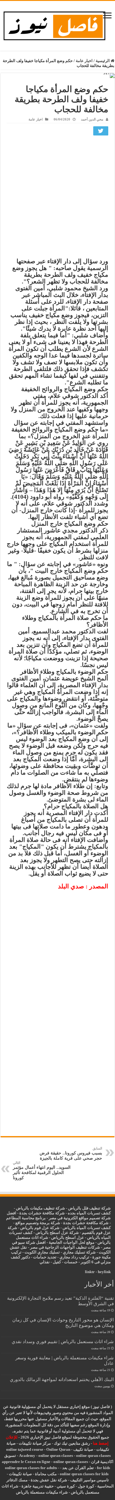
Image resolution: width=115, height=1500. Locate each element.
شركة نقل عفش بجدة (49, 1480)
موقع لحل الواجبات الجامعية (71, 1242)
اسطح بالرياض (64, 1237)
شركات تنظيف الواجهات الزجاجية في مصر (65, 1247)
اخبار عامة (84, 60)
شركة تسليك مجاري (79, 1252)
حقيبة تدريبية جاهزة (37, 1486)
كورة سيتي (65, 1486)
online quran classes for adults (31, 1467)
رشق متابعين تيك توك (72, 1443)
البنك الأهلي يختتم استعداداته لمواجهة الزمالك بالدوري (62, 1379)
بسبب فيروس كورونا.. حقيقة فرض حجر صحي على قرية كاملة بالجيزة (71, 1153)
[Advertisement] (57, 198)
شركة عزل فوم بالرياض (39, 1227)
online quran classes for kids (84, 1474)
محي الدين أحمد (92, 119)
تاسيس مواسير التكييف (89, 1480)
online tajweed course (24, 1449)
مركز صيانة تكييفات (35, 1443)
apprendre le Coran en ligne (26, 1461)
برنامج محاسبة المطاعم (26, 1218)
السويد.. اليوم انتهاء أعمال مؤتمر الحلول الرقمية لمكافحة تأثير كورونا (42, 1170)
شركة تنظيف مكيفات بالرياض (40, 1208)
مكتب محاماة (46, 1474)
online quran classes (55, 1455)
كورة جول (85, 1486)
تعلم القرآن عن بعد (78, 1467)
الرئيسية (103, 60)
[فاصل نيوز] (57, 24)
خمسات (71, 1262)
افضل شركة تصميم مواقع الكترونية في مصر (59, 1215)
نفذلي (45, 1262)
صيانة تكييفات (20, 1474)
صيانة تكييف (83, 1449)
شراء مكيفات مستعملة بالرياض (42, 1492)
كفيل (57, 1262)
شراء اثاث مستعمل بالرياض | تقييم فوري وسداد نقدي (63, 1341)
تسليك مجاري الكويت (42, 1252)
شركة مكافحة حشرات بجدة (86, 1222)
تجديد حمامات (44, 1257)
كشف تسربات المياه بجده (89, 1213)
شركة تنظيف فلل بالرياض (89, 1208)
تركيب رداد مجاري (74, 1257)
